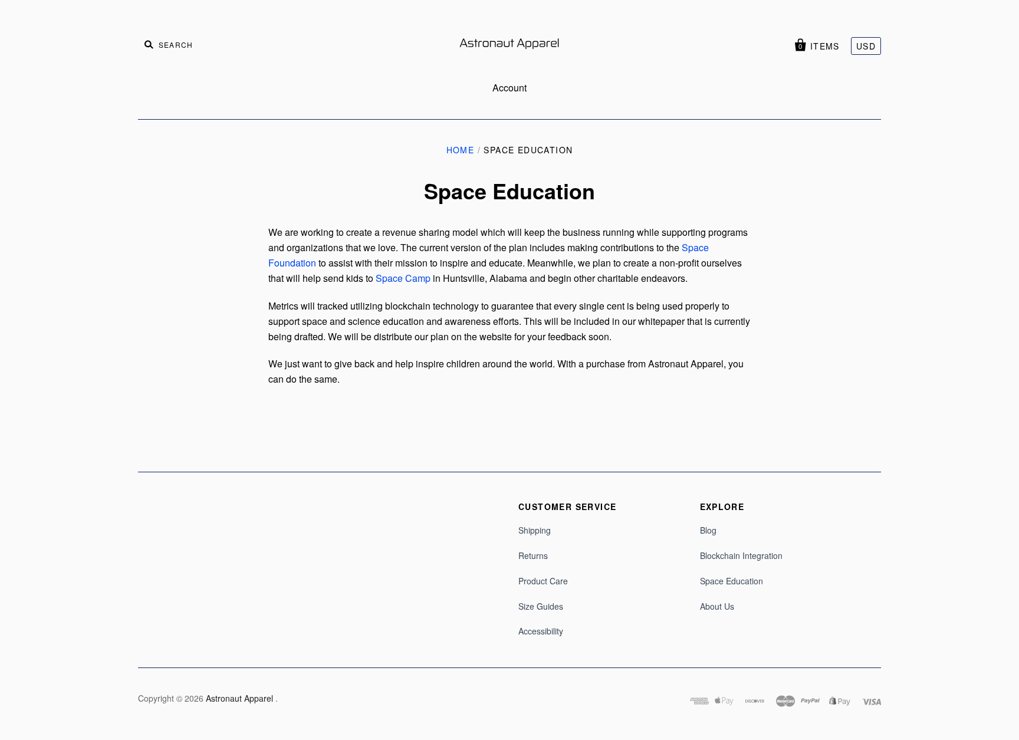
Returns (533, 555)
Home (460, 150)
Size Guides (540, 606)
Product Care (543, 581)
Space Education (731, 581)
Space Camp (403, 278)
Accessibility (540, 631)
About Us (717, 606)
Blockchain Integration (741, 555)
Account (509, 87)
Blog (708, 530)
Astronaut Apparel (240, 698)
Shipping (534, 530)
